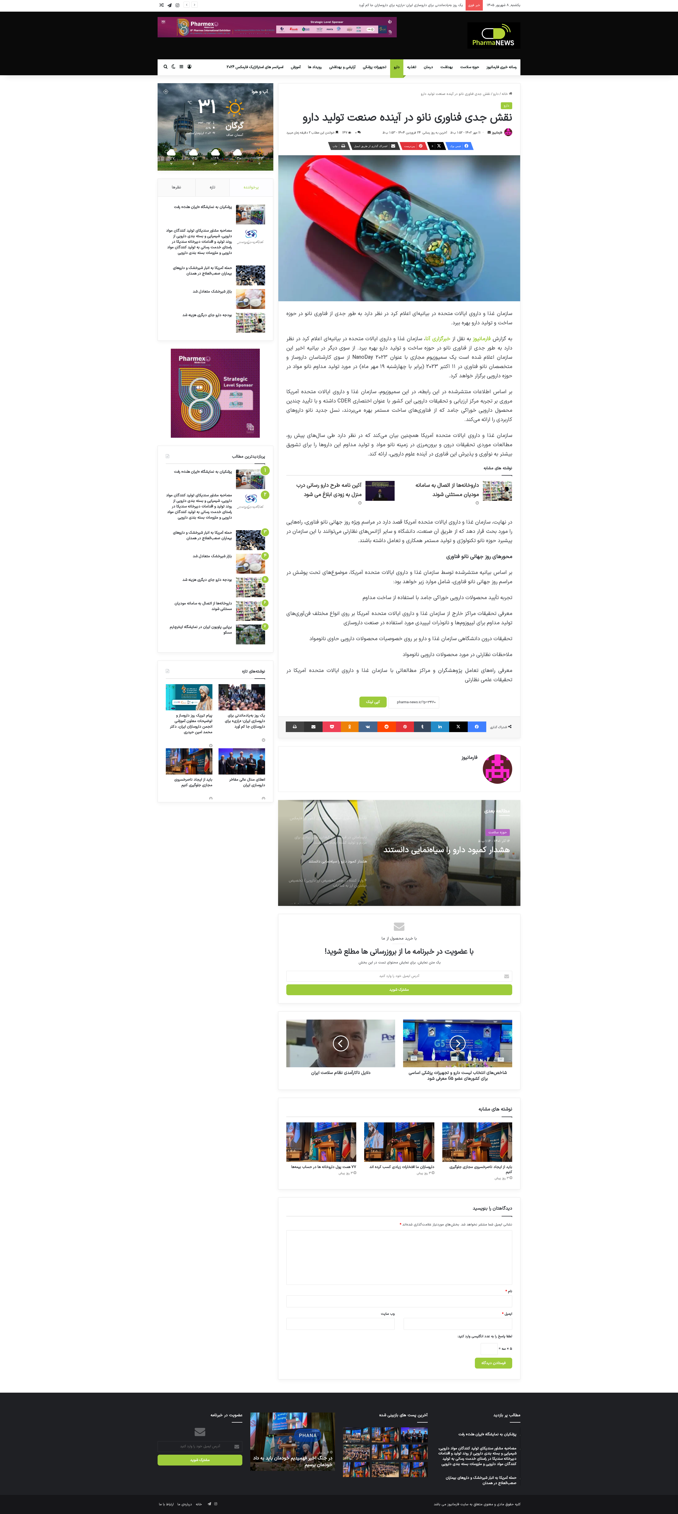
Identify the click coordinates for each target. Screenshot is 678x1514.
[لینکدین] (440, 726)
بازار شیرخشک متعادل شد (212, 291)
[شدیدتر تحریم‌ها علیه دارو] (356, 1469)
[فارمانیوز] (493, 35)
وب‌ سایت (388, 1314)
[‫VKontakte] (368, 726)
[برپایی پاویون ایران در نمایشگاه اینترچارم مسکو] (250, 634)
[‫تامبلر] (422, 726)
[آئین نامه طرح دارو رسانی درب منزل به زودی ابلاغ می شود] (380, 491)
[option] (399, 853)
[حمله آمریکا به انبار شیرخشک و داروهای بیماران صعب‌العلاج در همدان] (250, 275)
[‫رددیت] (386, 726)
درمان (428, 67)
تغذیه (411, 67)
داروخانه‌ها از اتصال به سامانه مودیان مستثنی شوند (203, 606)
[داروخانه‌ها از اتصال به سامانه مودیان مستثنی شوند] (497, 491)
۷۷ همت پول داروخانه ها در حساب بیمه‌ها (323, 1167)
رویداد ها (315, 67)
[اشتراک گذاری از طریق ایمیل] (313, 726)
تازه (212, 187)
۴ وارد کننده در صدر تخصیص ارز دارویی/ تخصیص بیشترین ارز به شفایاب (445, 855)
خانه (505, 94)
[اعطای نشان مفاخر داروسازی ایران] (356, 1434)
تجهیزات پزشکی (374, 67)
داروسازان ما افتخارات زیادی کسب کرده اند (401, 1167)
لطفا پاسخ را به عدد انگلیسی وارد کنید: (484, 1336)
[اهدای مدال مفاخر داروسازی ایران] (414, 1469)
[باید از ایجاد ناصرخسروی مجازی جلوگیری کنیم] (477, 1142)
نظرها (176, 187)
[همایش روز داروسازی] (356, 1452)
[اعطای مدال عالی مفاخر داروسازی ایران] (241, 761)
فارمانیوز (497, 132)
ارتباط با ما (166, 1504)
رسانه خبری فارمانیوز (502, 67)
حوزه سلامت (469, 67)
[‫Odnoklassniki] (349, 726)
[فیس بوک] (477, 726)
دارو (397, 67)
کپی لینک (373, 702)
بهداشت (446, 67)
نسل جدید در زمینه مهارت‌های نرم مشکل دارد (293, 1461)
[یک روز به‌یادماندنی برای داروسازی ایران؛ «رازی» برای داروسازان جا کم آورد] (241, 697)
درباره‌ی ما (184, 1504)
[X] (458, 726)
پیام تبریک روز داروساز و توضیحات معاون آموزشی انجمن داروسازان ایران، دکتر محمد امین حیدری (393, 5)
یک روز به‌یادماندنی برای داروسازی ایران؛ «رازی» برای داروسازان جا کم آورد (245, 721)
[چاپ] (295, 726)
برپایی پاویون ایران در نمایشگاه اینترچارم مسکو (201, 629)
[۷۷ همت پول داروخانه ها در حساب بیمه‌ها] (321, 1142)
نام (508, 1291)
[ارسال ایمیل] (489, 132)
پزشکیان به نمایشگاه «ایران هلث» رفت (203, 207)
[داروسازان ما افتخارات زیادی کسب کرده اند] (399, 1142)
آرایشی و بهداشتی (342, 67)
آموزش (296, 67)
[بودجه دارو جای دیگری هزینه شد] (250, 323)
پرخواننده (251, 187)
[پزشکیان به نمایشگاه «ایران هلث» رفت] (250, 214)
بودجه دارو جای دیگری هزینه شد (207, 315)
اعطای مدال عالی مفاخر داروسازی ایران (247, 782)
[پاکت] (332, 726)
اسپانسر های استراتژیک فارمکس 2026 (255, 67)
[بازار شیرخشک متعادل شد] (250, 299)
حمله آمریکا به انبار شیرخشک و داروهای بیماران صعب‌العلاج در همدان (202, 270)
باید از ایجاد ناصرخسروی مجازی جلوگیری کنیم (480, 1169)
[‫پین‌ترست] (405, 726)
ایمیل (507, 1314)
